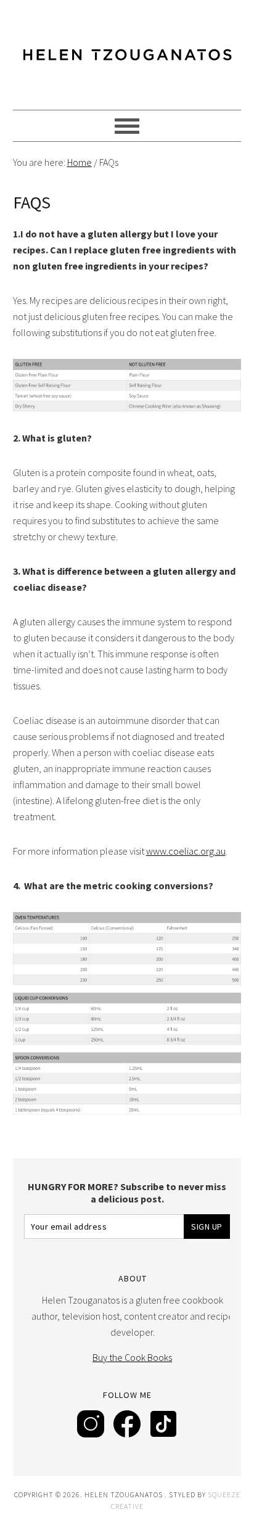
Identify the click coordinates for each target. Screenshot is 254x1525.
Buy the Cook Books (132, 1357)
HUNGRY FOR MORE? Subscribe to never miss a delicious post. (127, 1192)
